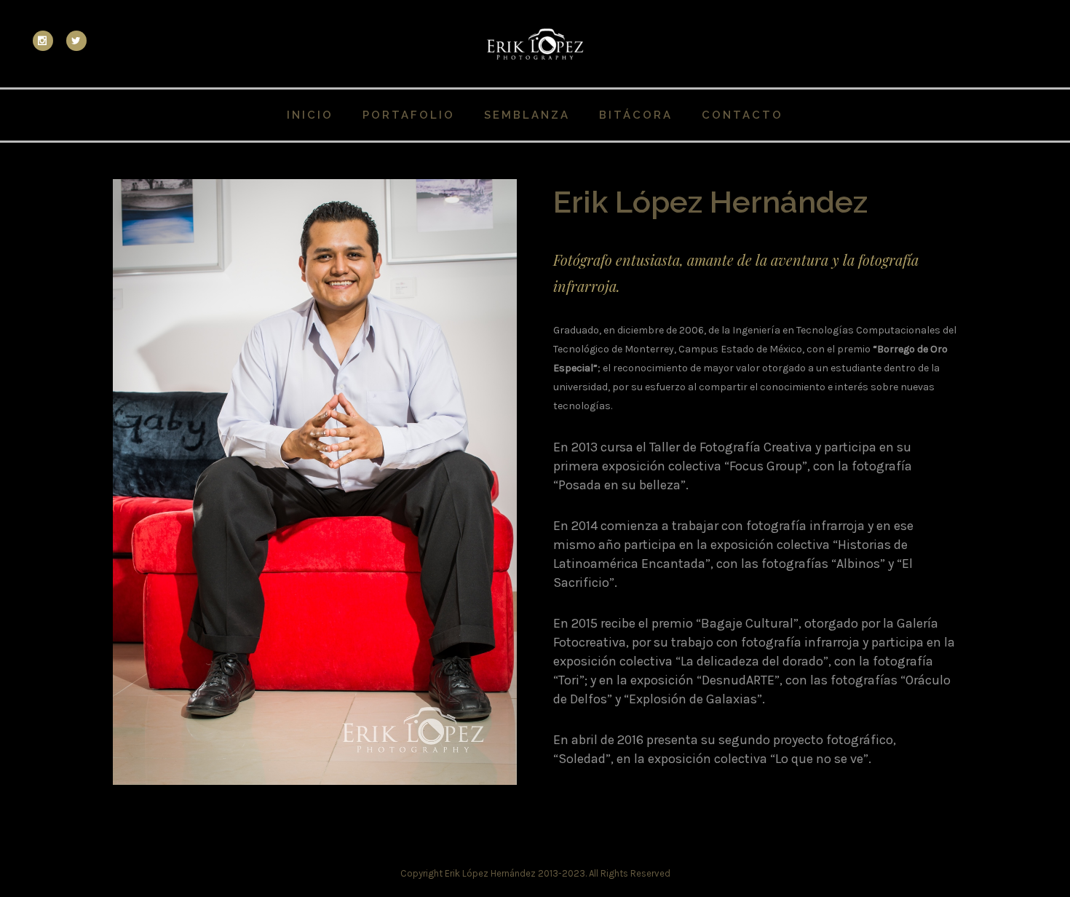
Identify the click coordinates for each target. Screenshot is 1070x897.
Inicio (310, 115)
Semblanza (527, 115)
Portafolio (408, 115)
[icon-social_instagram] (46, 41)
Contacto (742, 115)
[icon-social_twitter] (76, 41)
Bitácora (636, 115)
